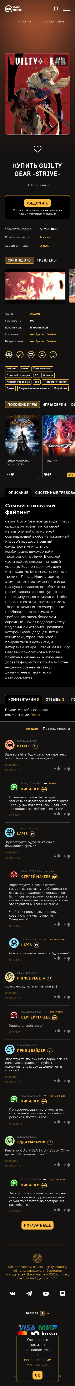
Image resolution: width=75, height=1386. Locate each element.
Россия (45, 237)
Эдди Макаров (31, 1142)
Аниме (24, 368)
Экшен (35, 313)
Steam (44, 246)
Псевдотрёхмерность (56, 381)
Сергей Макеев (36, 877)
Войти (36, 715)
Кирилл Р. (30, 789)
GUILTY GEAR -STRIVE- (53, 21)
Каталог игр (24, 21)
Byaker (24, 746)
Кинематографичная (18, 381)
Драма (10, 388)
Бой (37, 381)
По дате (32, 729)
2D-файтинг (60, 388)
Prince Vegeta (31, 978)
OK (37, 1375)
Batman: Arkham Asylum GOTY (18, 462)
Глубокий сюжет (42, 368)
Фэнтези (48, 375)
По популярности (56, 729)
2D (36, 375)
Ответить (11, 765)
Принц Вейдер (31, 1051)
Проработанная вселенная (34, 388)
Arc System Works (43, 334)
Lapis (22, 834)
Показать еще (37, 1225)
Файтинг (11, 368)
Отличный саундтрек (18, 375)
